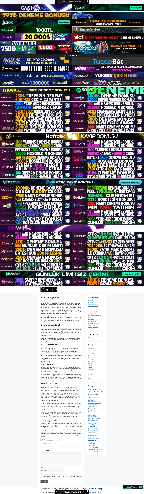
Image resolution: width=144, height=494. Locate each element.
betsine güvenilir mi (45, 440)
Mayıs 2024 (90, 374)
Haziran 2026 (91, 350)
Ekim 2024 (90, 365)
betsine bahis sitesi (93, 394)
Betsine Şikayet (92, 440)
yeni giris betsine (93, 451)
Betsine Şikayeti (45, 441)
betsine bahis (100, 391)
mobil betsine (91, 449)
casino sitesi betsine (94, 442)
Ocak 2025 (90, 359)
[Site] (36, 97)
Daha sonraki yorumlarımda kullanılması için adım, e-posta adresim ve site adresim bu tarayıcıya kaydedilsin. (61, 477)
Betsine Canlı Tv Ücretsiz (93, 319)
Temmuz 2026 (91, 348)
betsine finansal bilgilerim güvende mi (93, 404)
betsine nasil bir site (92, 421)
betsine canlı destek (92, 397)
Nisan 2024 (90, 376)
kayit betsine (93, 447)
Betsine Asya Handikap (93, 308)
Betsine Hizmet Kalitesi (93, 323)
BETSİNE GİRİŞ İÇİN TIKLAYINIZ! (72, 55)
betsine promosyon (92, 423)
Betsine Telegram (92, 425)
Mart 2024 (90, 378)
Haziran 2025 (91, 353)
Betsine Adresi (91, 300)
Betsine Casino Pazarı (93, 304)
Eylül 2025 (90, 351)
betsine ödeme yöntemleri (93, 438)
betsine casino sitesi (92, 401)
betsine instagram (94, 419)
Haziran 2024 (91, 372)
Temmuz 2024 (91, 371)
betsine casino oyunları (93, 400)
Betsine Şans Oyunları (93, 306)
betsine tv (100, 425)
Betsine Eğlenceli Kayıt (93, 327)
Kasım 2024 (90, 363)
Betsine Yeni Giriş (91, 437)
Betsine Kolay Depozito (93, 321)
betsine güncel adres (92, 413)
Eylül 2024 (90, 367)
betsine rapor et (52, 440)
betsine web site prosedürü (92, 432)
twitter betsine (98, 449)
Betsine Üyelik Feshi (92, 325)
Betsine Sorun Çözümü (93, 311)
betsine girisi (92, 408)
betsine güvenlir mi (92, 416)
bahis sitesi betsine (93, 389)
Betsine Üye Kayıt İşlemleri (47, 443)
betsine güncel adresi (92, 415)
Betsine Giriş (90, 302)
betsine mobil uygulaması (93, 420)
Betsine (43, 439)
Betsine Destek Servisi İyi (93, 313)
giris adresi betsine (92, 443)
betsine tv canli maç (93, 426)
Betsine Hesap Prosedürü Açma (95, 315)
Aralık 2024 (90, 361)
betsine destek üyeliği (98, 403)
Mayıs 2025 (90, 355)
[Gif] (72, 136)
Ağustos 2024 (91, 369)
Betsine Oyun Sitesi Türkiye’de (94, 309)
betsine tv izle (92, 428)
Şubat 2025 (90, 357)
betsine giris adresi (93, 406)
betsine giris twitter (92, 410)
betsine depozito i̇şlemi (91, 403)
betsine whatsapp (92, 435)
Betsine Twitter (93, 430)
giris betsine (58, 440)
